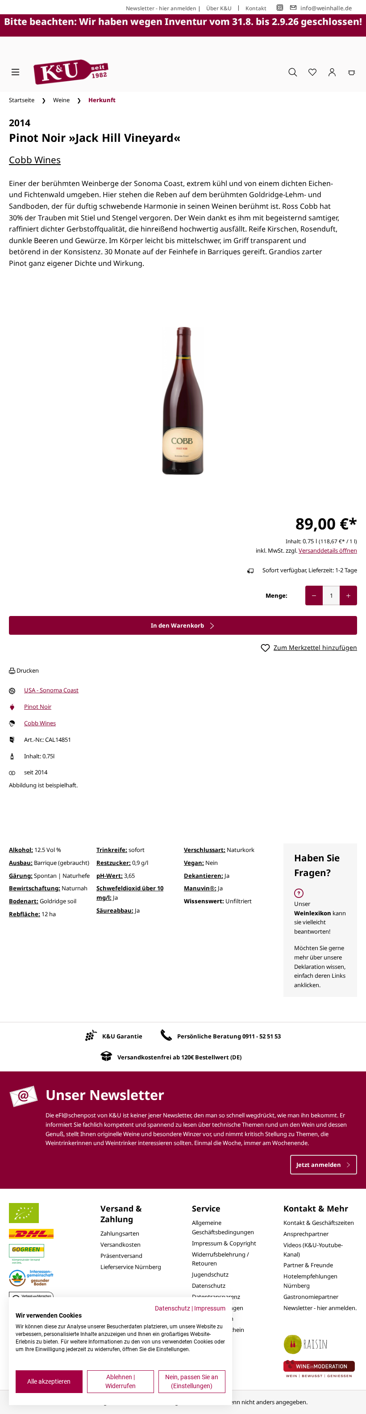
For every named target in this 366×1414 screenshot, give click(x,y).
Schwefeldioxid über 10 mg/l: (129, 892)
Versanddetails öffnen (328, 550)
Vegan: (194, 863)
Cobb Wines (35, 159)
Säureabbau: (114, 910)
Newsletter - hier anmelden (161, 8)
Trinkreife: (111, 850)
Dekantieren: (203, 876)
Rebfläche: (24, 914)
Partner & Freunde (308, 1265)
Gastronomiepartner (310, 1297)
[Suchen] (293, 72)
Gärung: (21, 876)
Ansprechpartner (306, 1234)
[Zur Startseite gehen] (70, 72)
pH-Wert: (109, 876)
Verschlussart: (204, 850)
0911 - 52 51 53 (261, 1036)
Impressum (209, 1308)
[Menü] (15, 72)
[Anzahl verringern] (314, 595)
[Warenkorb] (352, 72)
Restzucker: (113, 863)
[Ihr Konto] (332, 72)
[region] (183, 401)
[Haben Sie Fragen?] (320, 920)
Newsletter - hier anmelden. (320, 1308)
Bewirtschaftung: (34, 888)
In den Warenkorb (178, 625)
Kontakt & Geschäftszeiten (318, 1223)
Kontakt (255, 8)
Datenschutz (208, 1286)
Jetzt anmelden (319, 1165)
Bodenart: (23, 901)
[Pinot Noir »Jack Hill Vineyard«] (183, 401)
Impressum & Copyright (224, 1243)
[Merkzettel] (312, 72)
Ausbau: (21, 863)
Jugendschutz (210, 1274)
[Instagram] (280, 8)
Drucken (27, 670)
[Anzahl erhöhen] (348, 595)
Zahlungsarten (119, 1233)
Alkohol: (21, 850)
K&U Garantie (122, 1036)
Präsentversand (121, 1256)
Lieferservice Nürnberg (130, 1267)
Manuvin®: (200, 888)
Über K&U (219, 8)
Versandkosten (120, 1244)
